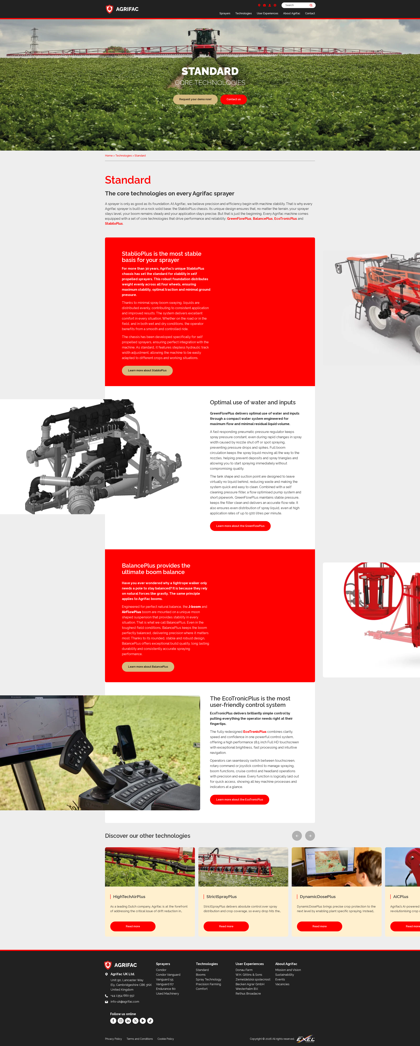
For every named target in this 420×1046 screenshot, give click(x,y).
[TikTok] (150, 1021)
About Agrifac (291, 13)
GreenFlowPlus (239, 219)
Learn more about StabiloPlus (147, 370)
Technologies (243, 13)
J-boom (195, 607)
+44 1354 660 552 (122, 995)
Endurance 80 (166, 988)
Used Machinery (167, 993)
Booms (201, 974)
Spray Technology (208, 979)
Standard (202, 970)
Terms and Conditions (139, 1038)
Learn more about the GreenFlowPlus (240, 526)
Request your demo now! (195, 99)
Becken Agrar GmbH (250, 984)
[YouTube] (143, 1021)
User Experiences (267, 13)
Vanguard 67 (165, 984)
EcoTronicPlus (285, 219)
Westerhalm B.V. (247, 988)
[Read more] (151, 892)
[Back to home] (122, 9)
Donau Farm (244, 970)
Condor (161, 970)
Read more (133, 926)
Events (280, 979)
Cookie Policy (166, 1038)
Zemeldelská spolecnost (253, 979)
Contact (310, 13)
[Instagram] (121, 1021)
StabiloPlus (114, 223)
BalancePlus (263, 219)
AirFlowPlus (131, 612)
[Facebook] (113, 1021)
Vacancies (282, 984)
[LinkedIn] (128, 1021)
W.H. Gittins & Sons (249, 974)
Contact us (234, 99)
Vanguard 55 (164, 979)
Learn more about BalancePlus (148, 666)
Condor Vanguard (168, 974)
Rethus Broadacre (248, 993)
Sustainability (284, 974)
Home (109, 155)
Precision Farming (208, 984)
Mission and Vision (288, 970)
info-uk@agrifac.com (125, 1001)
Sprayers (225, 13)
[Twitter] (135, 1021)
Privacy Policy (113, 1038)
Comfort (202, 988)
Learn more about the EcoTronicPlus (239, 799)
